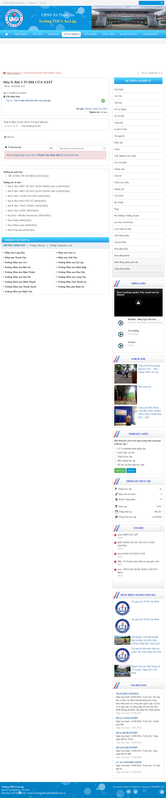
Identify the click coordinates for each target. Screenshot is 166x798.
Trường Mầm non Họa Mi (17, 277)
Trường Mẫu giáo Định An (70, 287)
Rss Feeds (47, 50)
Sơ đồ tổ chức (128, 34)
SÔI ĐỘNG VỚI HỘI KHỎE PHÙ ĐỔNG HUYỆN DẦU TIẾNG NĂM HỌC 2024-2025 (145, 640)
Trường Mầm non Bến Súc (17, 267)
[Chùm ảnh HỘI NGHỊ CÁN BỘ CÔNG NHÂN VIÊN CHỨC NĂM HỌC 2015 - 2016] (125, 416)
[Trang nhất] (7, 34)
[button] (103, 101)
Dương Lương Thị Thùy (96, 109)
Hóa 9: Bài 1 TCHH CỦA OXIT (22, 196)
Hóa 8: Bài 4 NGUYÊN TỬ (20, 201)
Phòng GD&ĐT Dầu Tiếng (13, 3)
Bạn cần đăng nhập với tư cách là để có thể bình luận (42, 155)
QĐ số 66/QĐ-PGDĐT (127, 733)
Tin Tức (37, 34)
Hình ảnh (10, 42)
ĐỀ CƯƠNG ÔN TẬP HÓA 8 (22, 176)
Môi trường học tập (126, 460)
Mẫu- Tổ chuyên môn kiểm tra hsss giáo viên (138, 561)
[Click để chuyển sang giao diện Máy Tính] (135, 791)
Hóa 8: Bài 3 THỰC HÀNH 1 (21, 206)
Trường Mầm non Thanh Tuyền (20, 287)
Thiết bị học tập (125, 456)
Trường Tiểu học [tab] (37, 245)
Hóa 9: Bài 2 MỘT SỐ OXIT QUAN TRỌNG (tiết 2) (32, 186)
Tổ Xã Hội (90, 34)
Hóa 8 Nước (13, 220)
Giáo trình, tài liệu (126, 452)
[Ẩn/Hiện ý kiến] (51, 148)
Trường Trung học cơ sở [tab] (60, 245)
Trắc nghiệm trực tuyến (50, 42)
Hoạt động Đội (90, 58)
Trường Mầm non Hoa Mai (71, 272)
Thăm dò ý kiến (138, 42)
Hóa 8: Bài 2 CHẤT (17, 210)
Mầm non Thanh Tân (15, 257)
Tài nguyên (150, 34)
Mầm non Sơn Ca (66, 253)
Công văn (108, 34)
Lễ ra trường (133, 331)
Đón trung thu (144, 386)
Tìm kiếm (29, 50)
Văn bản (53, 34)
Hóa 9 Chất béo (15, 230)
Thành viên (101, 42)
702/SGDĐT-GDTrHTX (127, 694)
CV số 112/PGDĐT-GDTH (129, 762)
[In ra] (99, 86)
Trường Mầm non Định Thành (19, 272)
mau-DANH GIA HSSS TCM (131, 553)
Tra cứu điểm (80, 42)
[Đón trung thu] (125, 395)
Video (25, 42)
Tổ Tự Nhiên (71, 34)
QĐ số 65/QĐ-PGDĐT (127, 747)
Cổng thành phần (55, 66)
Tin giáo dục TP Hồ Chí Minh (145, 601)
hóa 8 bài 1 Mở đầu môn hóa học (23, 215)
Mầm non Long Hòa (14, 253)
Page (61, 50)
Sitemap (32, 3)
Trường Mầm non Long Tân (71, 277)
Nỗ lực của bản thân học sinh (131, 465)
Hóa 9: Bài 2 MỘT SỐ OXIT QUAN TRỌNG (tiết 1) (32, 191)
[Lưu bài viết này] (104, 86)
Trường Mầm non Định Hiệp (71, 267)
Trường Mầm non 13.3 (15, 262)
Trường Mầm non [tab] (14, 245)
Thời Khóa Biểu (44, 58)
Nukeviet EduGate (132, 787)
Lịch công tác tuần (17, 58)
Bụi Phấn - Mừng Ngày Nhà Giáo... (142, 319)
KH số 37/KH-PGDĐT (127, 718)
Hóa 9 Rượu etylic (16, 225)
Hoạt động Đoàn (115, 58)
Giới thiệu (20, 34)
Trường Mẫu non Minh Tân (18, 291)
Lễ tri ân (131, 342)
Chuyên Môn (67, 58)
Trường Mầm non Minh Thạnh (20, 282)
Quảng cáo (11, 50)
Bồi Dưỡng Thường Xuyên (86, 50)
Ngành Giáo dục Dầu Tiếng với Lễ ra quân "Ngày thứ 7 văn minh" (145, 669)
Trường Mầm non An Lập (70, 262)
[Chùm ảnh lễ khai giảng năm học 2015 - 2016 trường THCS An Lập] (125, 374)
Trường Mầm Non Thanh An (71, 282)
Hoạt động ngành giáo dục (22, 66)
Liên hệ (118, 42)
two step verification (121, 50)
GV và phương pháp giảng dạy (132, 448)
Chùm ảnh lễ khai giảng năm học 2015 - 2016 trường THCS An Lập (149, 368)
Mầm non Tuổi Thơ (67, 257)
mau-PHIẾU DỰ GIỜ (128, 535)
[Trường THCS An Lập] (14, 18)
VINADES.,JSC (157, 787)
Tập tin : (28, 100)
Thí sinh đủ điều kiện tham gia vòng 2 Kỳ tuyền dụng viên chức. (146, 650)
